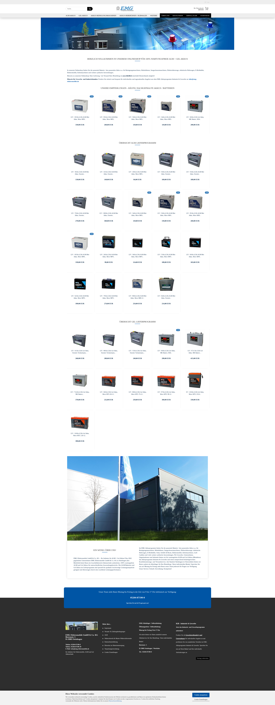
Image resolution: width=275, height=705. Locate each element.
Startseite (204, 15)
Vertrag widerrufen (203, 658)
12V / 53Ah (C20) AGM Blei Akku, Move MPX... (166, 255)
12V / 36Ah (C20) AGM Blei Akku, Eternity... (80, 173)
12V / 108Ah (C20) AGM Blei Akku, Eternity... (108, 214)
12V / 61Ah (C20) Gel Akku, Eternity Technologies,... (80, 351)
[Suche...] (90, 9)
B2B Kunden (178, 15)
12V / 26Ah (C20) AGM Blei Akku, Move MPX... (109, 255)
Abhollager (191, 15)
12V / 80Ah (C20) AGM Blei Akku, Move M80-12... (137, 297)
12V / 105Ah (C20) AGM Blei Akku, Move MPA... (80, 118)
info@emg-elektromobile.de (80, 649)
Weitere (153, 15)
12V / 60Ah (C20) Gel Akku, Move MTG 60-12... (109, 393)
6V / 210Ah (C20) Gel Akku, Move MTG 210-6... (195, 393)
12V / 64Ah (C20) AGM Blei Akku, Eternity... (166, 297)
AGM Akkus (70, 15)
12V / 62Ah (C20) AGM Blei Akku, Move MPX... (80, 297)
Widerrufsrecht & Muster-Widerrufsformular (118, 638)
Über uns (165, 15)
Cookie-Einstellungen (200, 699)
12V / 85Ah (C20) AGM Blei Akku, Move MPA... (109, 118)
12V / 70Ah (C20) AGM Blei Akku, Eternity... (80, 214)
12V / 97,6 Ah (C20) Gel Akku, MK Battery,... (195, 351)
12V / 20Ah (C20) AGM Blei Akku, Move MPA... (137, 173)
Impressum (108, 628)
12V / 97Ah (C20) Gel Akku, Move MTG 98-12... (166, 393)
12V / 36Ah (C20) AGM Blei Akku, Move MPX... (137, 255)
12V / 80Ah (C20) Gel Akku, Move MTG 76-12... (137, 393)
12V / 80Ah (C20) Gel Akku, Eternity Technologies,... (109, 351)
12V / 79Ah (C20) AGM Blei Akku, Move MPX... (109, 297)
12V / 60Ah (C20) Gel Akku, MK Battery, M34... (195, 118)
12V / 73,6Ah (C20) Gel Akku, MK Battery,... (79, 393)
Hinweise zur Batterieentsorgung (114, 645)
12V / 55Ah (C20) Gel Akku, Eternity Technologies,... (137, 351)
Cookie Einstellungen (111, 652)
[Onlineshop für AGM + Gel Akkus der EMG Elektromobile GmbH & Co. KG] (125, 8)
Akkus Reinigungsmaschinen (103, 15)
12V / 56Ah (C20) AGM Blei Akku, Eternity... (195, 173)
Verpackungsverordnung (112, 649)
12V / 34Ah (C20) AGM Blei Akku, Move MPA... (166, 118)
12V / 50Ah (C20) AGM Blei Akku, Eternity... (166, 173)
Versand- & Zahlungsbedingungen (115, 631)
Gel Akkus (83, 15)
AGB (106, 635)
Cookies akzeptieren (200, 695)
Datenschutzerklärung (115, 701)
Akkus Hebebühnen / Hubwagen (133, 15)
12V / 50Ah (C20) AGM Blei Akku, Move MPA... (137, 118)
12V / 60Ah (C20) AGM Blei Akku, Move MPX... (195, 255)
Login (207, 2)
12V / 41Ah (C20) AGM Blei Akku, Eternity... (109, 173)
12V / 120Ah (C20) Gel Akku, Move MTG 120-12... (80, 434)
